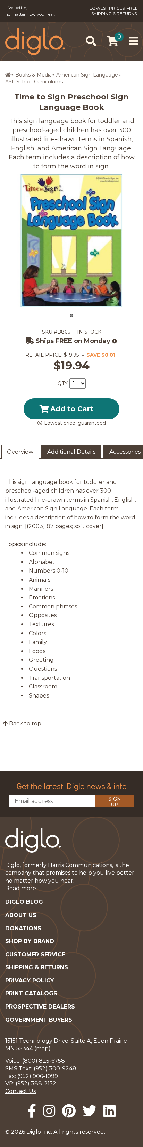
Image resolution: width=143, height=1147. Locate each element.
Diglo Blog (24, 902)
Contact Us (20, 1091)
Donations (23, 928)
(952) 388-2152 (36, 1083)
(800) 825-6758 (43, 1061)
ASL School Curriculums (34, 82)
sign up (114, 801)
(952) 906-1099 (37, 1076)
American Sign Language (87, 75)
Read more (20, 888)
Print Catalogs (31, 993)
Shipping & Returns (36, 967)
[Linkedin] (109, 1111)
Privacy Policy (29, 980)
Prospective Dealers (40, 1006)
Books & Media (33, 75)
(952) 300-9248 (55, 1068)
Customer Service (35, 954)
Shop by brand (29, 941)
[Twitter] (89, 1111)
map (42, 1048)
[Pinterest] (69, 1111)
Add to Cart (71, 409)
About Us (20, 915)
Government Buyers (38, 1020)
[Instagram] (49, 1111)
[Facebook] (31, 1111)
